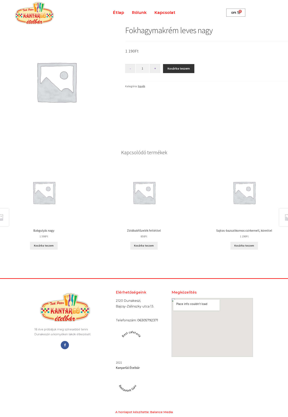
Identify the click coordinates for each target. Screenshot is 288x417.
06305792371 (147, 320)
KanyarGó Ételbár (128, 368)
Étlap (118, 12)
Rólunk (139, 12)
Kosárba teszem (179, 68)
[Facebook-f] (65, 345)
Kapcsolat (164, 12)
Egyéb (141, 86)
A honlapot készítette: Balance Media (144, 412)
